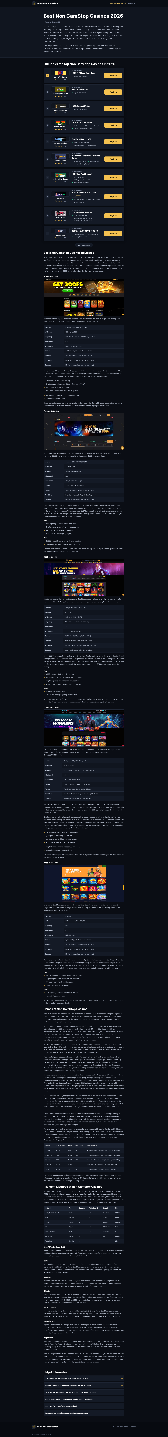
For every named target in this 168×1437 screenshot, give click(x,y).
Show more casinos (84, 245)
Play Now (113, 75)
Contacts (131, 3)
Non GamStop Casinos (118, 3)
